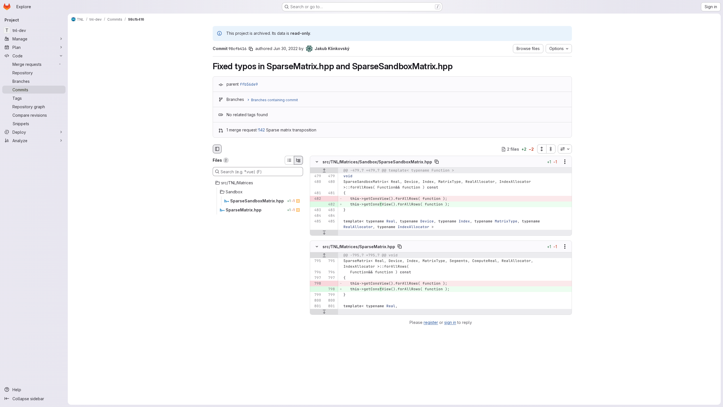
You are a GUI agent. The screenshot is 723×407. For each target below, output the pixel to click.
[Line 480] (316, 182)
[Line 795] (316, 261)
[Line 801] (316, 306)
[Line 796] (316, 272)
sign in (450, 322)
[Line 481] (316, 193)
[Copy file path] (436, 162)
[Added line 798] (330, 289)
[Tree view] (298, 160)
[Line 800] (316, 300)
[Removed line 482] (316, 199)
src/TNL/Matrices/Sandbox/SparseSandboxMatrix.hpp (377, 161)
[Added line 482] (330, 204)
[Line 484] (316, 216)
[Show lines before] (324, 171)
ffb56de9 (249, 84)
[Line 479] (316, 176)
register (431, 322)
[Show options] (564, 162)
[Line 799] (316, 295)
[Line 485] (316, 221)
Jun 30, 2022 (285, 48)
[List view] (289, 160)
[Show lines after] (324, 233)
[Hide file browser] (217, 148)
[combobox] (565, 148)
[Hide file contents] (316, 162)
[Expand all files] (541, 148)
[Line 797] (316, 278)
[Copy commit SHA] (250, 49)
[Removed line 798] (316, 283)
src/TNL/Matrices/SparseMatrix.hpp (359, 246)
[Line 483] (316, 210)
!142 (261, 129)
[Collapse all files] (551, 148)
